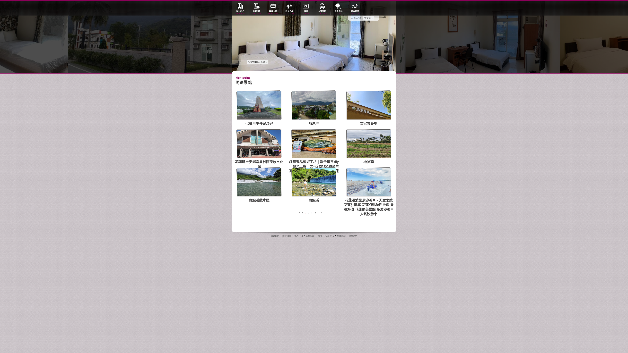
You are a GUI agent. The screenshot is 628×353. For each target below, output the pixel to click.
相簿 (306, 12)
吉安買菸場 (368, 123)
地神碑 (369, 162)
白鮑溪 (314, 200)
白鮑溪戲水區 (259, 200)
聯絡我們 (355, 12)
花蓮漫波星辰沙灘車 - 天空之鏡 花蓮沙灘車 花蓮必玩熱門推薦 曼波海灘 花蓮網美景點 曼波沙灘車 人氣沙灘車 (369, 207)
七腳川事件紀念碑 (259, 123)
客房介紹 (273, 12)
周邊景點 (338, 12)
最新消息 (256, 12)
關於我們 (240, 12)
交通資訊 (322, 12)
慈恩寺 (314, 123)
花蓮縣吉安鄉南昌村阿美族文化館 (259, 164)
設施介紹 (289, 12)
